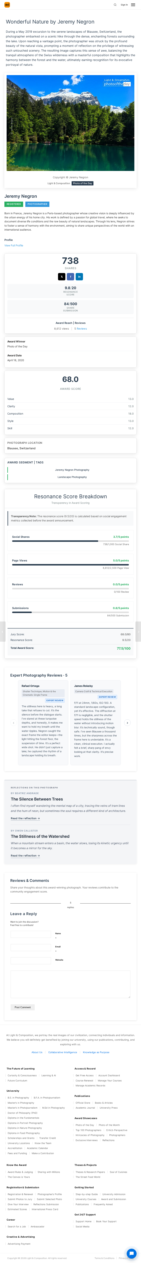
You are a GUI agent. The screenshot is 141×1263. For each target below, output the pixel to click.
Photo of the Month (109, 1125)
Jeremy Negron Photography (72, 469)
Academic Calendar (37, 1148)
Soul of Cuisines (118, 1172)
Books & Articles (104, 1102)
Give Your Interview (18, 1204)
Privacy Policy (126, 1258)
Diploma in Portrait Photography (25, 1123)
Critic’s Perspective (116, 1130)
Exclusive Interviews (87, 1140)
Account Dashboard (109, 1075)
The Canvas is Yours (19, 1177)
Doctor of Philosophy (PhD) (22, 1113)
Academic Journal (85, 1107)
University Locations (19, 1143)
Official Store (83, 1102)
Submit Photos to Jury (20, 1199)
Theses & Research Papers (90, 1172)
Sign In (124, 4)
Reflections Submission (46, 1204)
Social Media (82, 1226)
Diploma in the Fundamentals (23, 1117)
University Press (109, 1107)
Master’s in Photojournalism (22, 1107)
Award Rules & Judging (20, 1172)
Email (58, 949)
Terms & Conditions (104, 1258)
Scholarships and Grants (21, 1138)
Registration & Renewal (20, 1194)
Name (58, 936)
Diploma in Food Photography (24, 1133)
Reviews (82, 328)
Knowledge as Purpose (96, 1052)
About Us (37, 1052)
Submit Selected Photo (49, 1199)
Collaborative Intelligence (62, 1052)
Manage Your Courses (110, 1080)
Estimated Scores (17, 1209)
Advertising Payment (19, 1243)
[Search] (115, 5)
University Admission (113, 1194)
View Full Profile (13, 245)
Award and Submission (113, 1199)
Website (59, 960)
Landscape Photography (72, 477)
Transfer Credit (47, 1138)
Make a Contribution (43, 1153)
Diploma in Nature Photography (25, 1128)
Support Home (83, 1221)
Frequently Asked (103, 1204)
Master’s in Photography (21, 1102)
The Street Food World (88, 1177)
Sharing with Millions (49, 1172)
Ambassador (37, 1226)
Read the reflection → (25, 818)
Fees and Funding (17, 1153)
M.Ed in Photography (53, 1107)
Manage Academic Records (90, 1085)
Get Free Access (85, 1075)
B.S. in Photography (18, 1097)
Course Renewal (84, 1080)
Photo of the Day (85, 1125)
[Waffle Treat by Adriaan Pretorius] (138, 631)
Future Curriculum (17, 1080)
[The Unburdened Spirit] (3, 631)
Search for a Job (17, 1226)
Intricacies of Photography (90, 1135)
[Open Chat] (132, 1254)
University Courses (86, 1199)
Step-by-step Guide (87, 1194)
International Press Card (45, 1209)
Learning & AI (48, 1075)
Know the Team (43, 1143)
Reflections (108, 1140)
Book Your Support (106, 1221)
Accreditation (15, 1148)
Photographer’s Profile (50, 1194)
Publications (82, 1204)
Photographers (117, 1135)
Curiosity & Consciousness (22, 1075)
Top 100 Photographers (88, 1130)
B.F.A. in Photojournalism (47, 1097)
